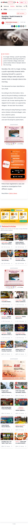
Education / (18, 259)
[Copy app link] (23, 26)
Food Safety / (5, 242)
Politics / (18, 441)
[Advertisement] (14, 527)
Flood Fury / (5, 300)
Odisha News (13, 193)
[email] (21, 26)
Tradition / (4, 333)
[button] (5, 216)
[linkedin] (19, 26)
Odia (21, 2)
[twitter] (14, 26)
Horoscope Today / (20, 333)
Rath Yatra (19, 6)
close (14, 523)
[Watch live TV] (14, 2)
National (6, 6)
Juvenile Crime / (6, 259)
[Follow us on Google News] (25, 26)
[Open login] (25, 2)
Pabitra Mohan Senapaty (11, 22)
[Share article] (11, 247)
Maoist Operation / (20, 425)
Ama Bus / (4, 316)
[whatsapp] (17, 26)
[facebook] (12, 26)
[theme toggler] (17, 2)
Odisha (12, 6)
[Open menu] (1, 2)
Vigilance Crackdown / (21, 408)
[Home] (1, 9)
